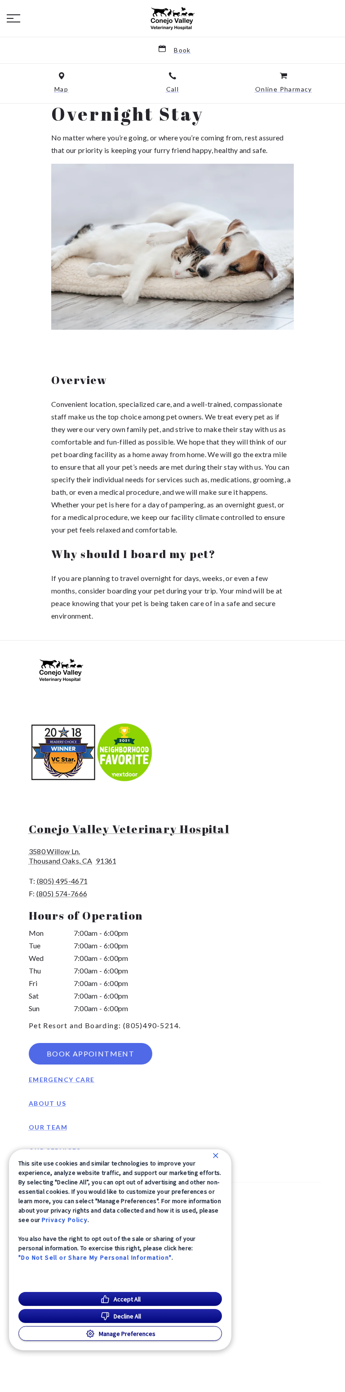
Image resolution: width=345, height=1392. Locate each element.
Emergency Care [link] (62, 1079)
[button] (13, 18)
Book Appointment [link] (90, 1053)
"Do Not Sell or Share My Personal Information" (95, 1257)
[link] (172, 18)
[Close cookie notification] (215, 1155)
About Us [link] (47, 1103)
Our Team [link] (48, 1127)
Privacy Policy (65, 1220)
